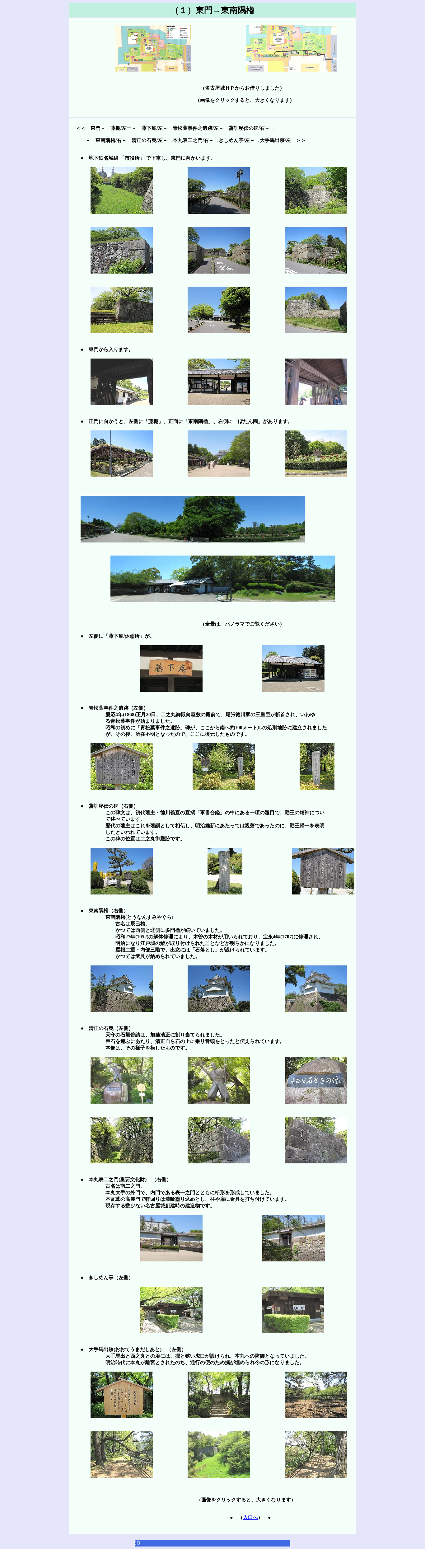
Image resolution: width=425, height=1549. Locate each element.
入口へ (250, 1517)
